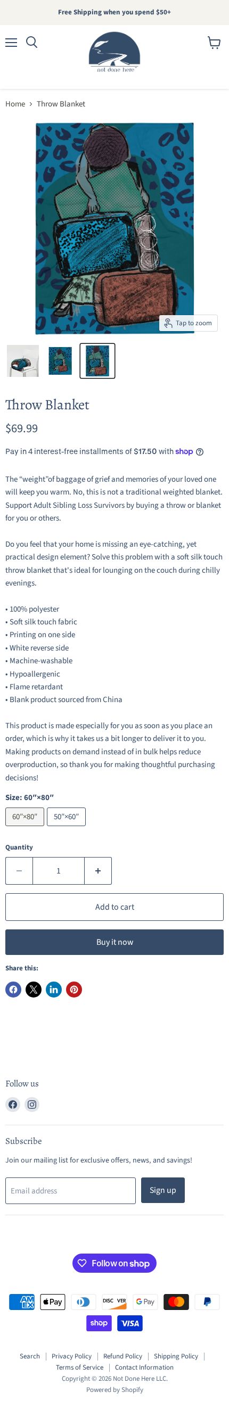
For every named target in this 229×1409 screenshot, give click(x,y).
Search (30, 1356)
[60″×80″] (26, 829)
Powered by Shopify (114, 1390)
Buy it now (114, 942)
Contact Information (144, 1367)
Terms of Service (79, 1367)
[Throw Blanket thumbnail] (23, 361)
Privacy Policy (72, 1356)
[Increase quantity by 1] (98, 871)
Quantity (19, 848)
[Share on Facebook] (13, 990)
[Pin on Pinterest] (74, 990)
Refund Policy (122, 1356)
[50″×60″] (67, 829)
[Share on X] (34, 990)
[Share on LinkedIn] (54, 990)
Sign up (163, 1190)
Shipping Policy (176, 1356)
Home (15, 104)
